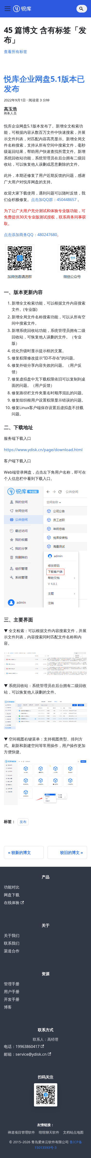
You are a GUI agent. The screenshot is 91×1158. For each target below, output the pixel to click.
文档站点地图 (73, 1132)
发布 (23, 821)
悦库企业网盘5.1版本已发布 (44, 84)
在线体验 (11, 902)
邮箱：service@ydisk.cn (25, 1054)
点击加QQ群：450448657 (53, 199)
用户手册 (11, 991)
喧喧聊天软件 (49, 1132)
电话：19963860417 (22, 1046)
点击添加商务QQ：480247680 (30, 234)
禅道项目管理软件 (21, 1132)
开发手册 (11, 999)
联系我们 (11, 943)
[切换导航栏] (7, 8)
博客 (8, 1007)
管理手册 (11, 983)
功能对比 (11, 887)
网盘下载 (11, 894)
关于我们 (11, 935)
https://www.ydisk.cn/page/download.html (43, 449)
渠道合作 (11, 951)
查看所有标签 (15, 51)
